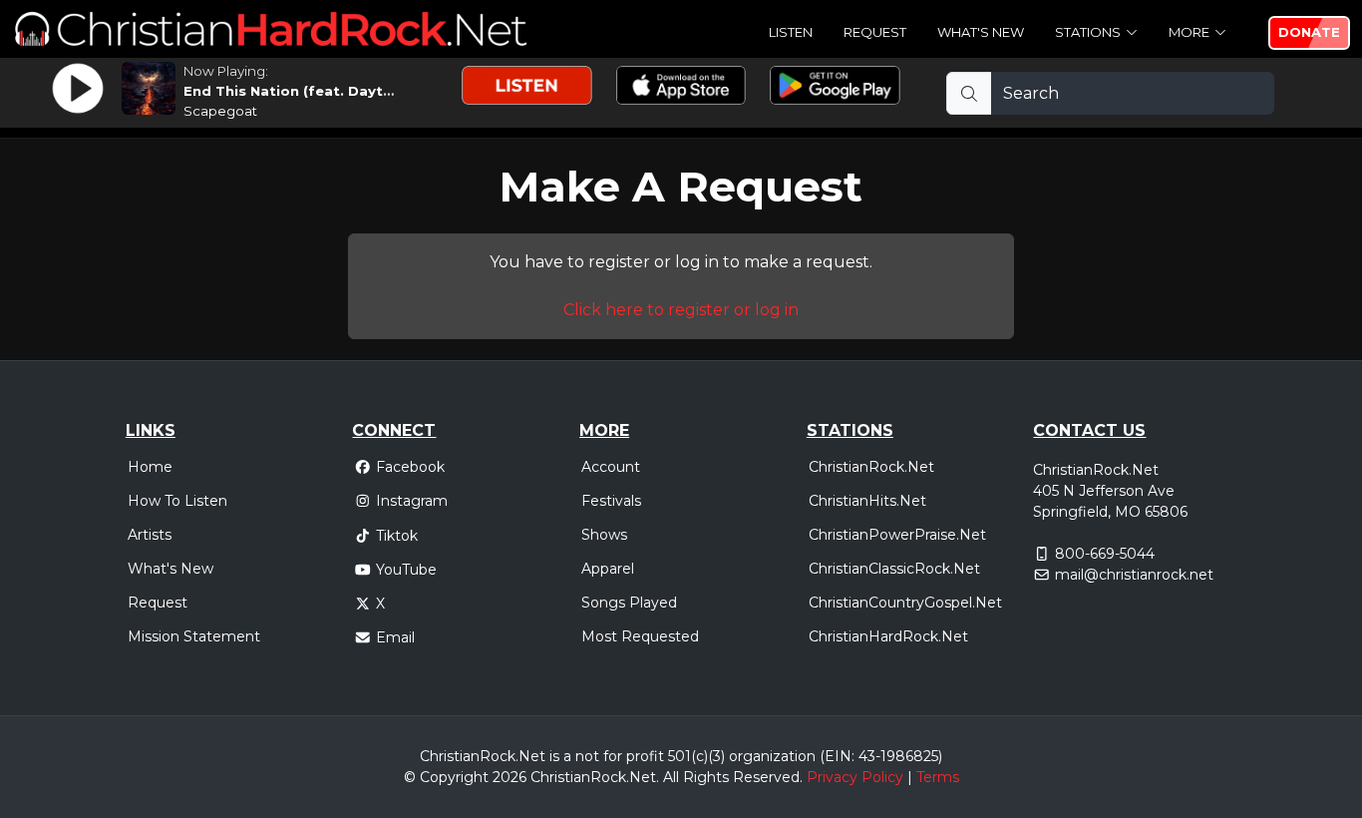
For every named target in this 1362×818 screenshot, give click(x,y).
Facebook (410, 467)
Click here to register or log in (681, 309)
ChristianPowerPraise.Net (897, 535)
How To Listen (177, 501)
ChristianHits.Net (867, 501)
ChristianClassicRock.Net (894, 569)
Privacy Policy (855, 777)
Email (395, 637)
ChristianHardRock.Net (888, 636)
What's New (980, 32)
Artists (149, 535)
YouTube (406, 570)
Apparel (607, 569)
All (671, 777)
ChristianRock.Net (871, 467)
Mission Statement (194, 636)
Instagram (412, 501)
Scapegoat (220, 111)
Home (150, 467)
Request (875, 32)
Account (610, 467)
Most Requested (640, 636)
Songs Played (629, 603)
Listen (791, 32)
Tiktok (397, 536)
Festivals (611, 501)
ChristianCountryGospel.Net (905, 603)
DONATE (1309, 32)
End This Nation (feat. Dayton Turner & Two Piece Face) (388, 91)
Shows (604, 535)
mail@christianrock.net (1134, 575)
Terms (937, 777)
